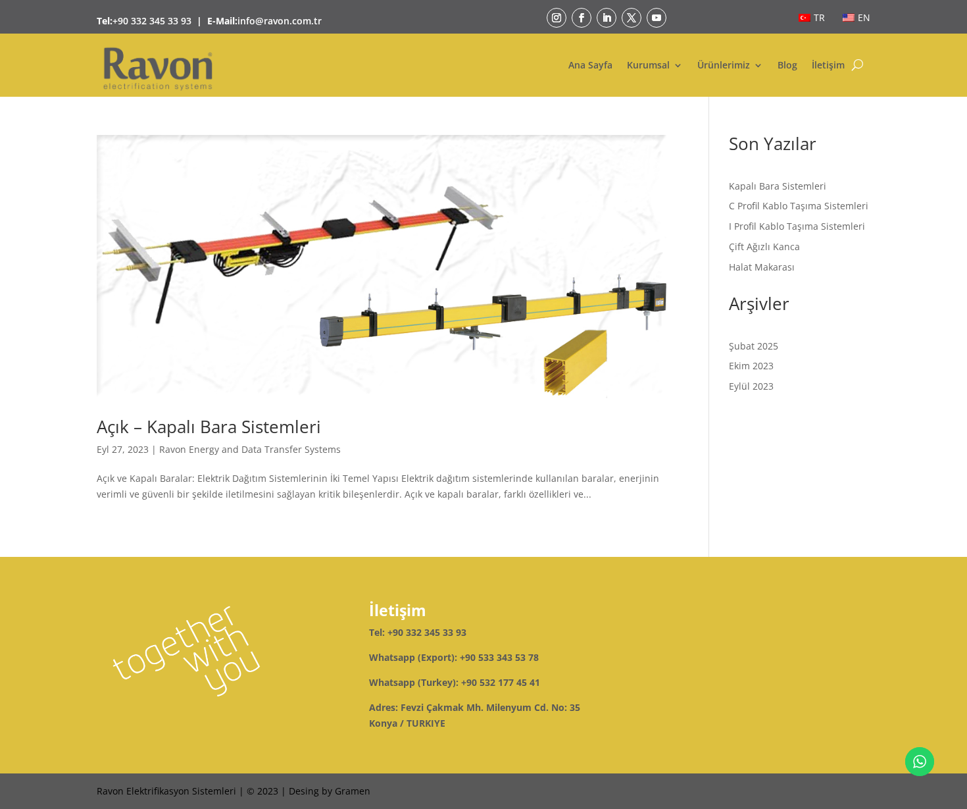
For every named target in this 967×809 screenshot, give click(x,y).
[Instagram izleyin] (556, 18)
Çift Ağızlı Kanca (764, 246)
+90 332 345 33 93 (151, 20)
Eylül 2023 (751, 386)
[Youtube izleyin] (656, 18)
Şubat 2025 (753, 346)
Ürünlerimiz (723, 65)
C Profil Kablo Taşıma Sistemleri (798, 205)
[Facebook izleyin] (581, 18)
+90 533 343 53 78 (499, 657)
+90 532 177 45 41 (500, 682)
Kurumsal (648, 65)
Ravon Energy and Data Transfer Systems (250, 449)
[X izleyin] (631, 18)
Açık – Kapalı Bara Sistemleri (209, 426)
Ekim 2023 (751, 365)
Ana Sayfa (590, 65)
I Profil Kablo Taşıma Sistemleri (797, 226)
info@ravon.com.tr (279, 20)
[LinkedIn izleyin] (606, 18)
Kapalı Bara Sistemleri (777, 186)
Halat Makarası (762, 267)
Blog (787, 65)
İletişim (828, 65)
